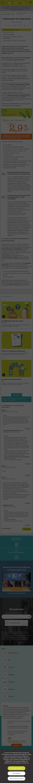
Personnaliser (17, 773)
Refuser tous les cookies (16, 778)
